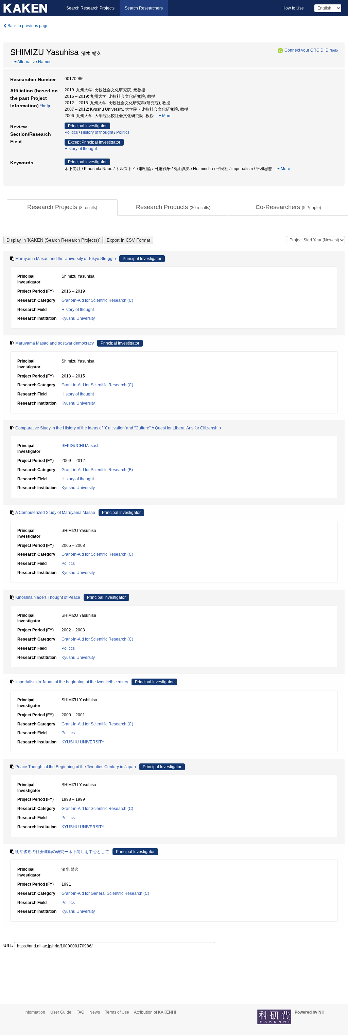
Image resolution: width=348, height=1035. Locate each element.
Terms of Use (117, 1012)
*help (334, 50)
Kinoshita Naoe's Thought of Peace (47, 597)
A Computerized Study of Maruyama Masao (55, 512)
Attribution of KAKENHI (155, 1012)
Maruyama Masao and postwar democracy (54, 343)
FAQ (80, 1012)
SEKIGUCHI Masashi (81, 445)
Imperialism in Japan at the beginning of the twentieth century (71, 682)
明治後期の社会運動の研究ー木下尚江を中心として (62, 851)
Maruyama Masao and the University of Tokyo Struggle (65, 258)
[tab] (62, 207)
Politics (71, 132)
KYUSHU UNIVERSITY (83, 742)
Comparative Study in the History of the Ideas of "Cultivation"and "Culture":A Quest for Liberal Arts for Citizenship (118, 428)
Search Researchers (144, 8)
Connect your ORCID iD (306, 50)
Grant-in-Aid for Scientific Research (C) (97, 300)
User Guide (60, 1012)
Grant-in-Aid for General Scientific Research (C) (105, 893)
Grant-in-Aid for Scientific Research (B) (97, 469)
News (94, 1012)
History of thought (97, 132)
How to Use (293, 8)
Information (34, 1012)
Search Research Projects (90, 8)
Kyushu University (78, 318)
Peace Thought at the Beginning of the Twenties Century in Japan (75, 766)
